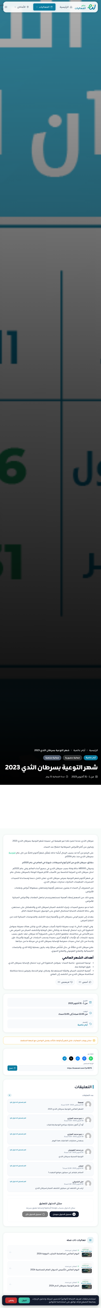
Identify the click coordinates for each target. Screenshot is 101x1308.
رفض (11, 1300)
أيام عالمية (79, 750)
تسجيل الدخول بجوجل (64, 1214)
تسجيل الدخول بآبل (33, 1214)
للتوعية (12, 853)
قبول (24, 1300)
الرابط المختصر (89, 1063)
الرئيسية (93, 750)
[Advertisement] (50, 804)
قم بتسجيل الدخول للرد (18, 1102)
